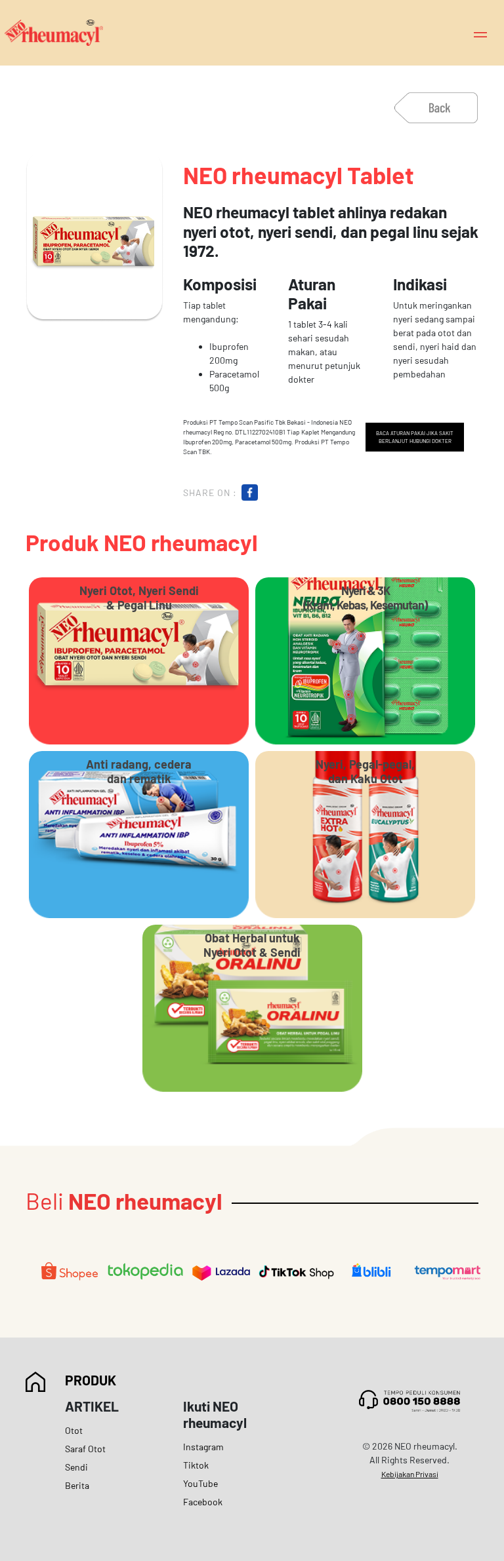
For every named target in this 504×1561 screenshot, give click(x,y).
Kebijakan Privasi (409, 1473)
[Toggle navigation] (480, 33)
